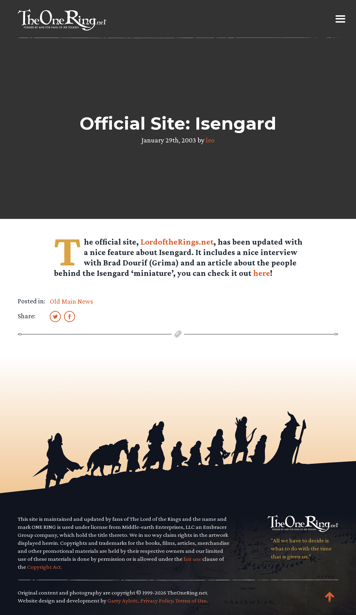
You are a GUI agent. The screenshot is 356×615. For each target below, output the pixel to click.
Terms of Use (191, 600)
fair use (192, 559)
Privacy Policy (156, 600)
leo (210, 140)
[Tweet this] (55, 316)
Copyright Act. (44, 567)
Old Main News (71, 301)
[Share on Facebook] (69, 316)
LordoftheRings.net (176, 241)
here (261, 273)
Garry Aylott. (122, 600)
